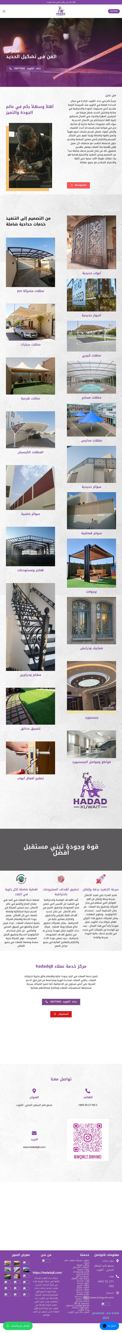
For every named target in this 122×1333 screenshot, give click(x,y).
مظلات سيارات (31, 344)
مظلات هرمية (30, 398)
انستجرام (110, 1293)
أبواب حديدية (91, 273)
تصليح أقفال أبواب (30, 778)
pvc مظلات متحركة (30, 291)
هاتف (111, 1276)
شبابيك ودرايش (91, 648)
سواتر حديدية (91, 487)
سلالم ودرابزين (30, 675)
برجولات (91, 591)
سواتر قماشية (91, 533)
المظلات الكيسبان (30, 452)
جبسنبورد (91, 717)
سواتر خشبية (30, 514)
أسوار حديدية (91, 315)
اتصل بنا (112, 1325)
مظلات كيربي (91, 355)
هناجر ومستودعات (30, 570)
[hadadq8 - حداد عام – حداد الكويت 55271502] (61, 11)
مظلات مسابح (91, 397)
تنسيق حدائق (30, 728)
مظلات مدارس (91, 440)
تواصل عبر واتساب (20, 1325)
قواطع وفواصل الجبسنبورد (91, 762)
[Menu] (4, 11)
